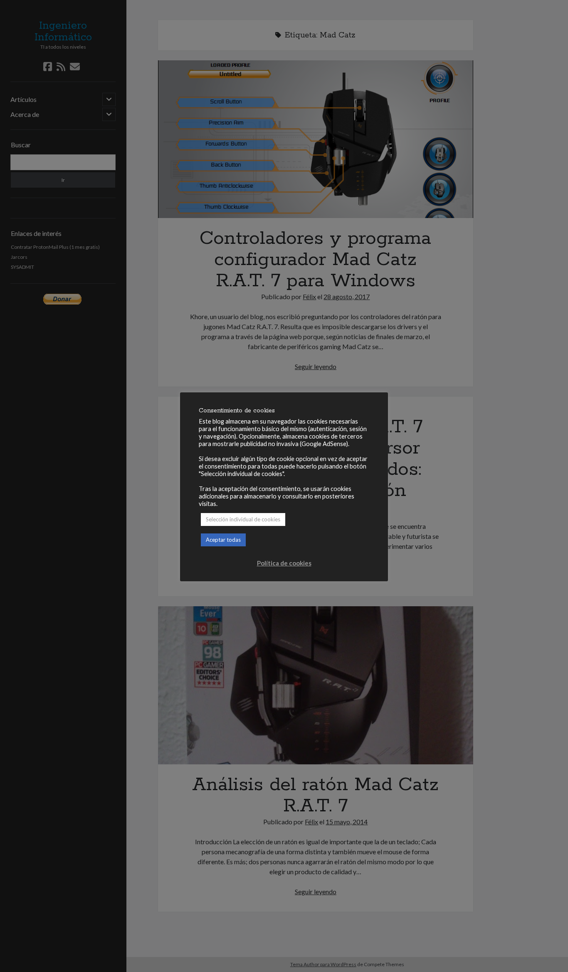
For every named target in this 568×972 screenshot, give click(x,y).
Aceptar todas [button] (223, 539)
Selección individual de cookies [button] (243, 519)
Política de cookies (284, 563)
